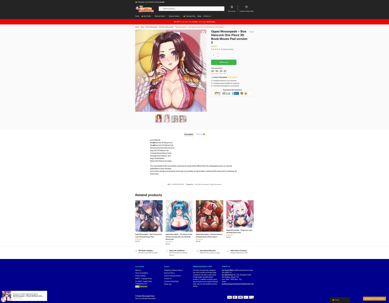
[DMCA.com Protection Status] (147, 286)
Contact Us (168, 278)
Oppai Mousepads (216, 184)
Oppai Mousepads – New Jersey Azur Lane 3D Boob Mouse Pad (148, 235)
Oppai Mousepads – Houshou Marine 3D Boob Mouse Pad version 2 (209, 235)
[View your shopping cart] (3, 299)
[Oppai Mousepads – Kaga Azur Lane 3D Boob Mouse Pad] (240, 214)
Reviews (199, 134)
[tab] (188, 132)
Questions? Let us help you (374, 298)
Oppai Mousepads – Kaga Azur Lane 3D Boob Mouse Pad (239, 231)
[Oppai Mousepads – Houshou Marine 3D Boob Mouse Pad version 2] (209, 216)
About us (138, 270)
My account (231, 11)
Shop (142, 27)
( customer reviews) (227, 49)
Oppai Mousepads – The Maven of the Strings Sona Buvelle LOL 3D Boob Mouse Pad (179, 236)
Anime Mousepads (151, 27)
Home (137, 27)
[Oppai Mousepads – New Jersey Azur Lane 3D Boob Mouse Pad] (149, 216)
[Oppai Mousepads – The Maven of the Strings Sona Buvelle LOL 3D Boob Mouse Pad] (179, 216)
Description (188, 134)
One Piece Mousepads (166, 27)
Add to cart (223, 62)
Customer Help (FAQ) (246, 11)
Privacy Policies (140, 276)
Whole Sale (168, 284)
